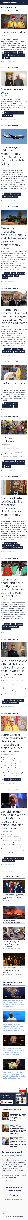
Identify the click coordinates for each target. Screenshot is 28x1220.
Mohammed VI (7, 115)
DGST (13, 700)
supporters (6, 629)
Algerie (7, 624)
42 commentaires (9, 61)
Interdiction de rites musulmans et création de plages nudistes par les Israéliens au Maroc (14, 316)
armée (7, 273)
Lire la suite (21, 269)
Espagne (13, 53)
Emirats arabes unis (11, 113)
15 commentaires (9, 706)
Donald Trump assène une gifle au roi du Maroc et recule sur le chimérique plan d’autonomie (14, 820)
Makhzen (8, 404)
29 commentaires (9, 551)
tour (15, 406)
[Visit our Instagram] (14, 1195)
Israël (14, 349)
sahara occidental (8, 861)
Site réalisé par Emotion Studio (14, 1216)
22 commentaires (16, 948)
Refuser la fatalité (9, 920)
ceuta (7, 53)
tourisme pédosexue (15, 547)
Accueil (3, 11)
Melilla (5, 55)
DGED (7, 700)
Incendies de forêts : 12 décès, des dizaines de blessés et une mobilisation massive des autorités (13, 969)
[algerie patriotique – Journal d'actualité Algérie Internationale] (10, 2)
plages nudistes (19, 351)
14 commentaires (9, 119)
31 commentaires (9, 865)
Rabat (16, 275)
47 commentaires (9, 355)
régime (5, 277)
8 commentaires (8, 410)
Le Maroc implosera (7, 439)
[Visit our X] (17, 1195)
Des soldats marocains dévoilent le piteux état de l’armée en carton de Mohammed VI (13, 237)
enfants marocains (11, 543)
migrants (12, 55)
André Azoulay (9, 461)
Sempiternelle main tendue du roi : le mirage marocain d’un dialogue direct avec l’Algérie (14, 743)
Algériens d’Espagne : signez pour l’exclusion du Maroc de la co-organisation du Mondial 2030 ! (13, 896)
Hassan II (8, 349)
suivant (12, 871)
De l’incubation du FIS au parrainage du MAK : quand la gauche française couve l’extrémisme (13, 943)
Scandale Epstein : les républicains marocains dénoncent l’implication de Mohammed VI (13, 506)
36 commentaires (9, 783)
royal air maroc (12, 196)
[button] (23, 2)
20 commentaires (9, 470)
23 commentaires (9, 633)
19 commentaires (9, 200)
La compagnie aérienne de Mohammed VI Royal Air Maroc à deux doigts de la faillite (13, 155)
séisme (8, 466)
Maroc (21, 53)
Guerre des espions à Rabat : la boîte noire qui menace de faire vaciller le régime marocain (14, 667)
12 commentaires (9, 281)
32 (7, 871)
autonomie (8, 858)
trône (7, 57)
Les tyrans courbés (13, 32)
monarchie (9, 275)
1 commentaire (15, 901)
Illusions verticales (13, 383)
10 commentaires (16, 974)
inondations (20, 461)
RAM (4, 196)
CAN (13, 624)
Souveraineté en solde (12, 91)
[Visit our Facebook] (10, 1195)
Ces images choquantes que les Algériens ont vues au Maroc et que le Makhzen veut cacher (12, 588)
